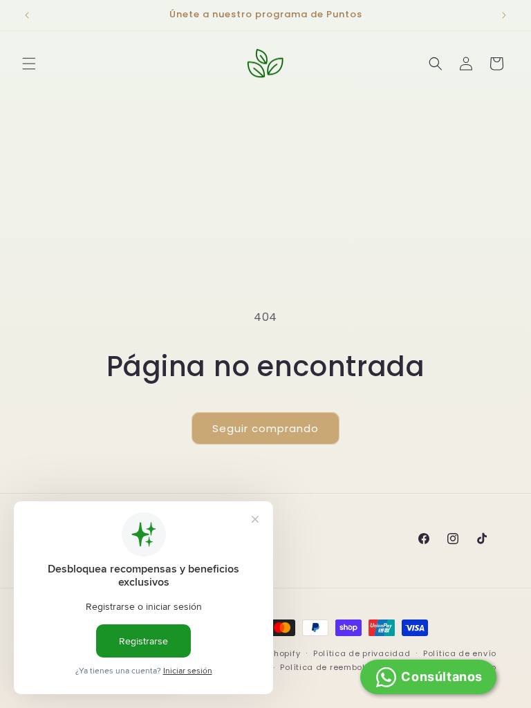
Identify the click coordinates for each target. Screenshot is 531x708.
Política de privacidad (361, 653)
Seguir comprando (265, 428)
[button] (29, 63)
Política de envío (459, 653)
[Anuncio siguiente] (504, 15)
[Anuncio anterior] (27, 15)
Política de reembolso (327, 667)
